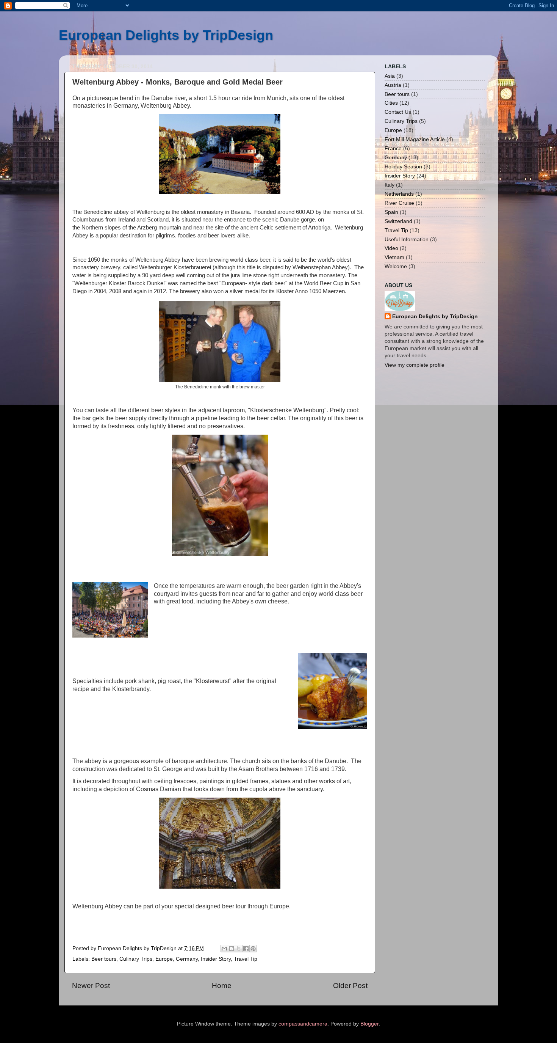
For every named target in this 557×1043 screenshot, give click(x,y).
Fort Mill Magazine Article (415, 139)
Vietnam (394, 257)
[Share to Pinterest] (253, 948)
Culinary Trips (135, 959)
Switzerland (398, 221)
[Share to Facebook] (246, 948)
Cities (391, 103)
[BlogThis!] (231, 948)
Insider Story (216, 959)
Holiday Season (403, 167)
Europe (164, 959)
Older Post (350, 986)
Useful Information (407, 239)
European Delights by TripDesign (166, 35)
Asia (390, 76)
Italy (389, 185)
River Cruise (399, 203)
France (393, 148)
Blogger (369, 1024)
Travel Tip (245, 959)
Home (222, 986)
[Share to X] (239, 948)
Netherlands (399, 194)
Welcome (396, 266)
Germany (187, 959)
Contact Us (398, 112)
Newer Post (91, 986)
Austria (393, 85)
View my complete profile (414, 365)
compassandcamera (302, 1024)
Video (391, 248)
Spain (391, 212)
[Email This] (224, 948)
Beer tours (103, 959)
